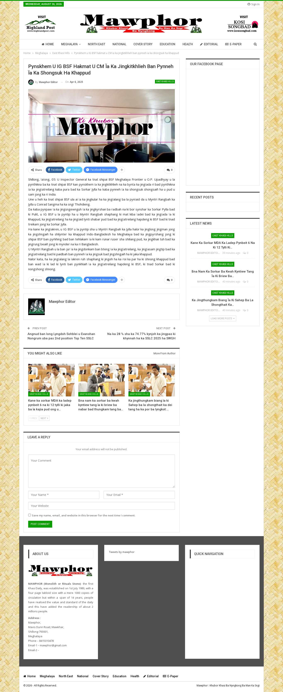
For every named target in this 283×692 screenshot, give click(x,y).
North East (96, 44)
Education (167, 44)
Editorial (211, 44)
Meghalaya (69, 44)
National (119, 44)
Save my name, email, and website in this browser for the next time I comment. (83, 515)
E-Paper (236, 44)
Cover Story (142, 44)
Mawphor (202, 685)
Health (188, 44)
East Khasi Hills (165, 81)
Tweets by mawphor (121, 552)
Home (50, 44)
